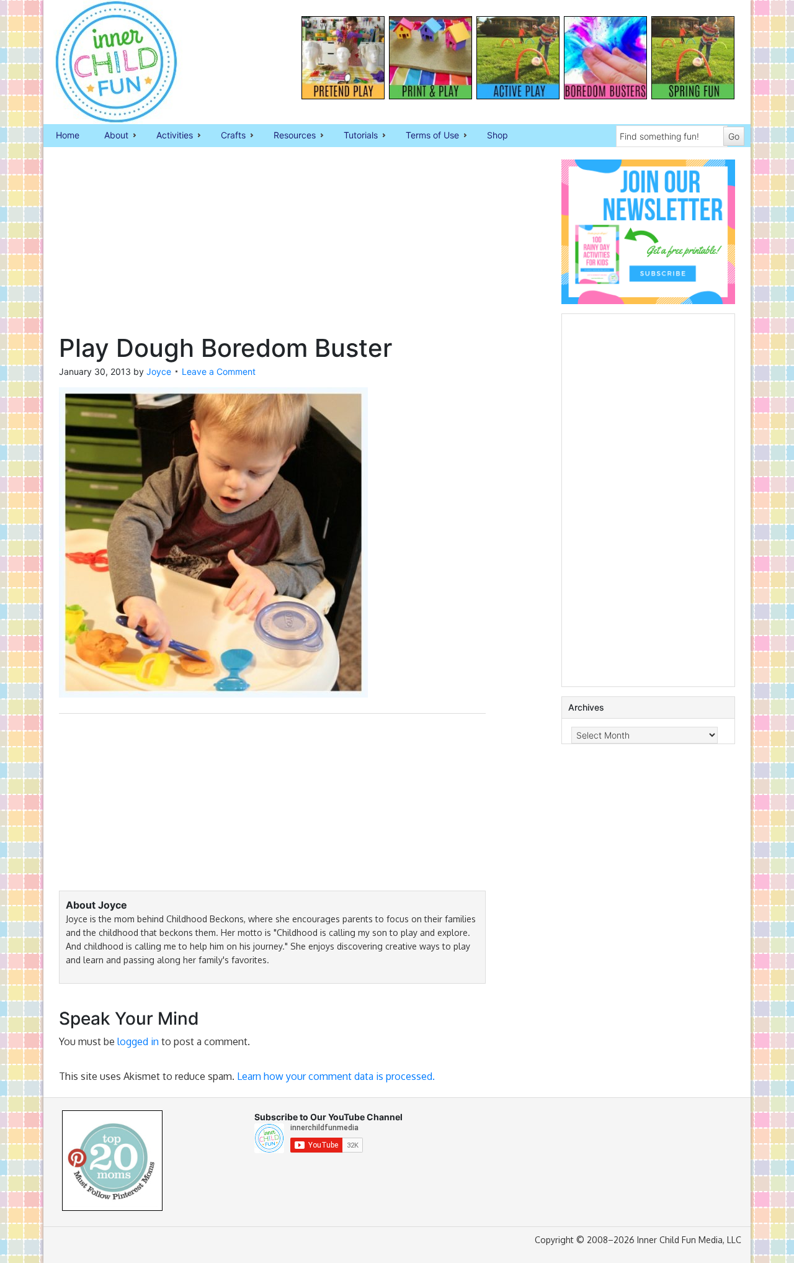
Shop (497, 135)
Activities (168, 136)
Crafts (227, 136)
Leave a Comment (219, 371)
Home (67, 135)
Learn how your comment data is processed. (336, 1076)
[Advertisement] (272, 246)
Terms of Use (426, 136)
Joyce (158, 371)
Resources (288, 136)
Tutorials (354, 136)
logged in (138, 1041)
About (110, 136)
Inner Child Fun (105, 62)
